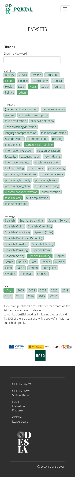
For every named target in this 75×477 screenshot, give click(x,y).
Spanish (10, 220)
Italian (20, 268)
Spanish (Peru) (41, 250)
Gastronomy (40, 81)
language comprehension (20, 133)
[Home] (21, 9)
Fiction (9, 81)
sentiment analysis (53, 109)
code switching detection (20, 127)
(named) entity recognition (21, 109)
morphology (36, 168)
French (46, 262)
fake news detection (53, 133)
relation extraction (48, 151)
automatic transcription (33, 115)
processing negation (17, 186)
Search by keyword (15, 53)
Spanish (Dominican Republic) (23, 238)
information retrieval (17, 162)
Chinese (42, 274)
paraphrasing (56, 168)
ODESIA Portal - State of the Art (21, 393)
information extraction (18, 151)
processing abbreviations (20, 174)
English (60, 256)
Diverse (36, 75)
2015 (42, 296)
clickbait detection (42, 121)
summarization (51, 192)
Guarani (60, 262)
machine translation (47, 162)
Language (9, 216)
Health (9, 87)
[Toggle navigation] (65, 8)
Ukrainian (26, 274)
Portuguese (50, 268)
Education (52, 75)
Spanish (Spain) (14, 256)
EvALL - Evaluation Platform (18, 406)
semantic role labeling (39, 145)
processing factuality (17, 180)
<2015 (54, 296)
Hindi (8, 268)
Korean (33, 268)
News (32, 87)
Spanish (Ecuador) (16, 244)
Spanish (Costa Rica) (17, 232)
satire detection (37, 139)
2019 (65, 290)
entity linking (13, 145)
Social (45, 87)
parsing (9, 115)
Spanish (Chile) (14, 226)
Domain (8, 71)
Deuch (22, 262)
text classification (15, 121)
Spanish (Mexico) (42, 244)
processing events (52, 174)
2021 (43, 290)
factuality (10, 156)
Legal (21, 87)
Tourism (58, 87)
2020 (54, 290)
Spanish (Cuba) (44, 232)
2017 (19, 296)
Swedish (10, 274)
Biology (9, 75)
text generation (30, 156)
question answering (47, 186)
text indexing (52, 156)
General (57, 81)
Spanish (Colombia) (40, 226)
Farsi (34, 262)
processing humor (46, 180)
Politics (9, 92)
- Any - (9, 290)
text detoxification (16, 204)
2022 (32, 290)
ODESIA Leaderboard (20, 419)
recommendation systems (21, 192)
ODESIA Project (21, 384)
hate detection (14, 139)
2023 (21, 290)
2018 (8, 296)
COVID (23, 75)
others (23, 92)
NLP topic (9, 105)
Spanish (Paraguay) (16, 250)
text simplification (37, 198)
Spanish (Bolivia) (58, 220)
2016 (30, 296)
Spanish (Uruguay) (40, 256)
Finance (23, 81)
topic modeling (14, 168)
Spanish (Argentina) (31, 220)
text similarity (13, 198)
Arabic (9, 262)
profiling (57, 139)
